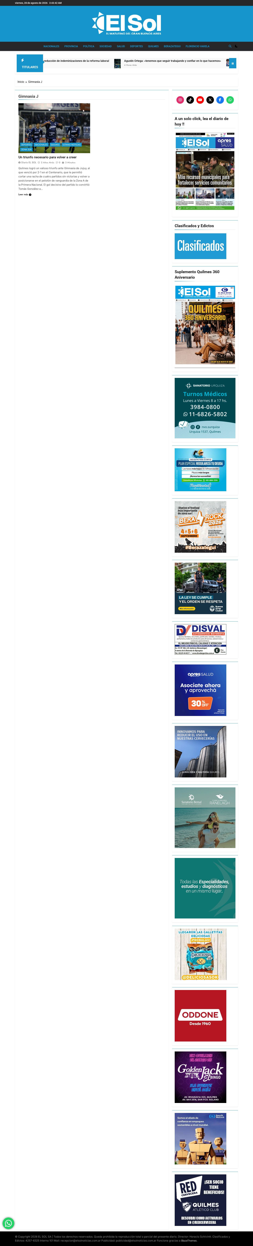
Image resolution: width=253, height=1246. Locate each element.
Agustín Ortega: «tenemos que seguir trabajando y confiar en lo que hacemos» (114, 60)
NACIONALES (51, 46)
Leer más (23, 194)
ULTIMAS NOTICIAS (72, 144)
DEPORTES (136, 46)
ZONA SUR (26, 149)
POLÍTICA (88, 46)
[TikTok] (190, 100)
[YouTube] (200, 100)
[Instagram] (180, 100)
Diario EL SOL (28, 162)
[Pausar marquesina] (232, 63)
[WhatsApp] (230, 100)
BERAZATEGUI (172, 46)
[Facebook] (220, 100)
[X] (210, 100)
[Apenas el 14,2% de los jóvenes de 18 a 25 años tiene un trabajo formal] (174, 62)
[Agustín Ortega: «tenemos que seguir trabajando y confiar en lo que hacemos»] (59, 67)
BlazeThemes (189, 1240)
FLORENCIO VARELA (197, 46)
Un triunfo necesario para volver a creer (47, 157)
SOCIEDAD (105, 46)
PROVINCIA (71, 46)
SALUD (121, 46)
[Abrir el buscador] (230, 46)
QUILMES (153, 46)
